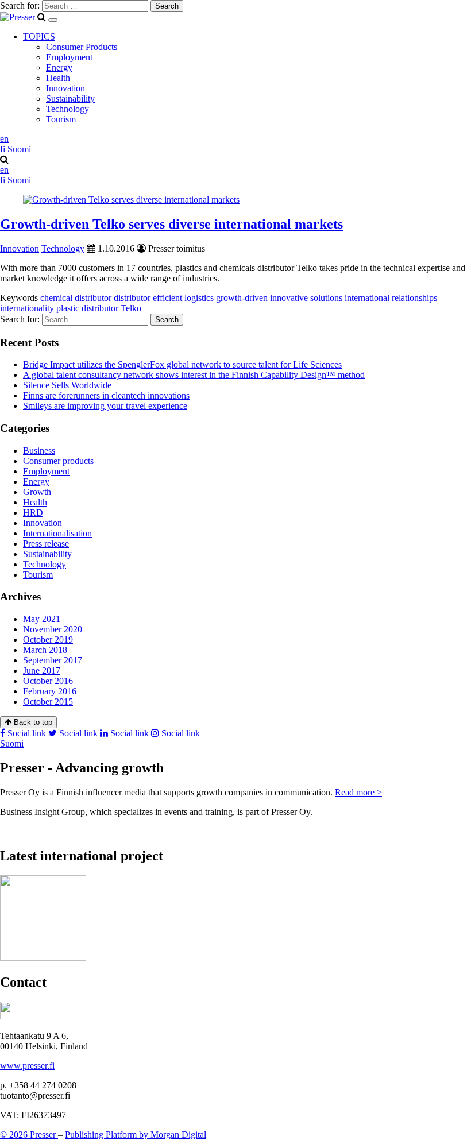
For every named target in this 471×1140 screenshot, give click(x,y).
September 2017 (52, 660)
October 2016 (48, 681)
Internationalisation (57, 533)
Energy (59, 67)
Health (58, 78)
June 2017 (41, 670)
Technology (67, 109)
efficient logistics (183, 298)
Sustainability (70, 98)
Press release (46, 543)
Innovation (65, 88)
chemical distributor (75, 298)
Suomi (12, 743)
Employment (69, 57)
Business (39, 450)
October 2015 (48, 701)
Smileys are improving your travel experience (105, 406)
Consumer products (58, 461)
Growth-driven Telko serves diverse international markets (171, 224)
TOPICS (39, 36)
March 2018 (45, 650)
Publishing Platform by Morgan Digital (135, 1134)
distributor (132, 298)
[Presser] (18, 17)
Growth (37, 492)
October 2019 (48, 639)
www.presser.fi (27, 1066)
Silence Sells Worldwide (67, 385)
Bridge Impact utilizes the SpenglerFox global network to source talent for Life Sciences (182, 364)
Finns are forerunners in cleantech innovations (106, 395)
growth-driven (242, 298)
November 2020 (52, 629)
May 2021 (41, 619)
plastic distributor (87, 308)
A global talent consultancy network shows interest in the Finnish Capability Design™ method (194, 375)
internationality (27, 308)
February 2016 (49, 691)
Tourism (61, 119)
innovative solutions (306, 298)
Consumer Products (81, 47)
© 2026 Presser (29, 1134)
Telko (131, 308)
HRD (33, 512)
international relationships (391, 298)
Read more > (358, 792)
